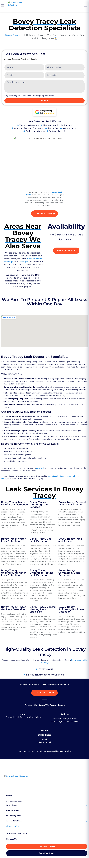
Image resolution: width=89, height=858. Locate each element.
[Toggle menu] (85, 6)
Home (9, 796)
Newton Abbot (34, 259)
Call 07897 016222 (47, 846)
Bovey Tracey (12, 35)
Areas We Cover (47, 705)
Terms (61, 705)
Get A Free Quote (47, 853)
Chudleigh (8, 261)
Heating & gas (12, 810)
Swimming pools (13, 816)
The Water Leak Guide (16, 833)
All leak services (12, 826)
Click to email (44, 742)
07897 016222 (44, 735)
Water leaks (11, 805)
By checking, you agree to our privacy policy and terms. (30, 96)
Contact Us (31, 705)
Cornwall (40, 468)
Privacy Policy (64, 751)
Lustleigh (23, 261)
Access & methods (14, 821)
